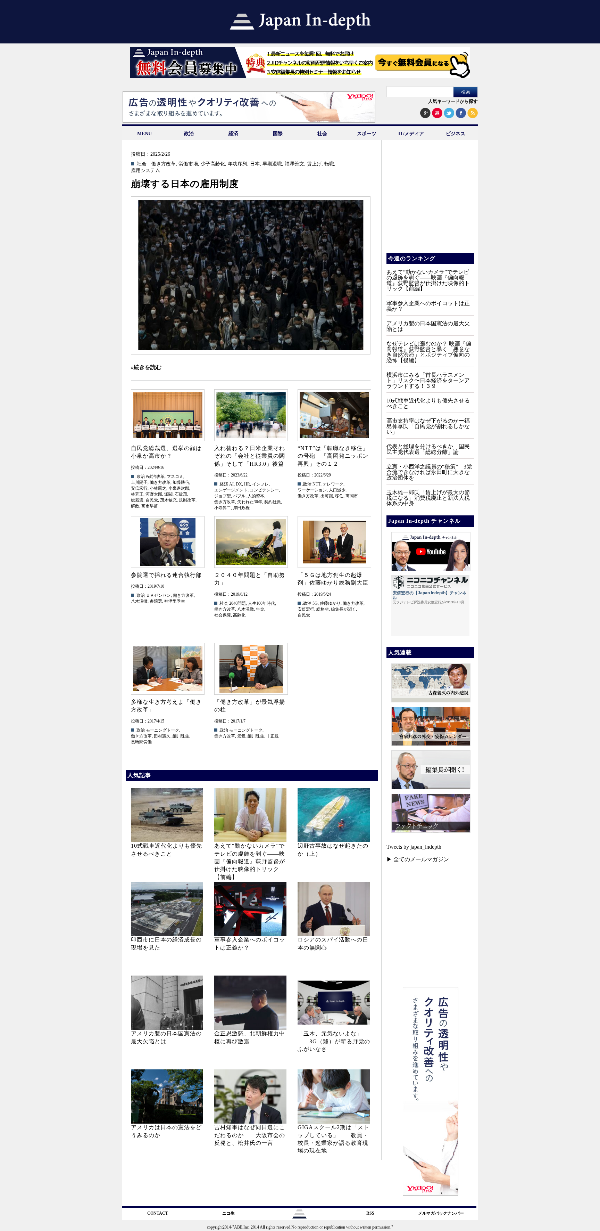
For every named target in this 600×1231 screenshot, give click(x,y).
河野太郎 (153, 494)
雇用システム (145, 170)
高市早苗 (149, 506)
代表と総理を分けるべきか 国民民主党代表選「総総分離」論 (428, 449)
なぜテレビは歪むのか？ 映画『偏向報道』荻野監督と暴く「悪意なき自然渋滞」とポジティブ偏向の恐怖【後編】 (428, 352)
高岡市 (351, 496)
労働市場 (188, 164)
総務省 (322, 609)
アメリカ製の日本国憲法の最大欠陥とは (428, 326)
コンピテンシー (264, 490)
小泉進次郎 (178, 488)
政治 (189, 133)
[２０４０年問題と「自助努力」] (250, 542)
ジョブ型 (222, 496)
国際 (278, 133)
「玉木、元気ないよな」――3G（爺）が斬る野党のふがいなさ (334, 1041)
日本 (255, 164)
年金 (260, 609)
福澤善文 (294, 164)
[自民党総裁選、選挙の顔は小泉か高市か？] (167, 415)
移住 (339, 496)
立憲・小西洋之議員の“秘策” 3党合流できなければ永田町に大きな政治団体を (429, 472)
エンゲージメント (231, 490)
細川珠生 (181, 736)
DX (239, 484)
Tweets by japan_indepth (413, 847)
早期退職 (272, 164)
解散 (135, 506)
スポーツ (366, 133)
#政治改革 (155, 476)
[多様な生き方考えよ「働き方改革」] (167, 669)
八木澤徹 (139, 601)
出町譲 (326, 496)
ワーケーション (312, 490)
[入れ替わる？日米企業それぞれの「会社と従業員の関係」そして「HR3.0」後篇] (250, 415)
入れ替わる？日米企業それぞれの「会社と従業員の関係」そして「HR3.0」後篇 (249, 456)
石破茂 (181, 494)
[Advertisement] (429, 201)
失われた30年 (249, 502)
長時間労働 (141, 742)
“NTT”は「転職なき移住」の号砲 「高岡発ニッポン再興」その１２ (333, 456)
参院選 (156, 601)
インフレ (260, 484)
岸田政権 (241, 508)
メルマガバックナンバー (441, 1213)
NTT (316, 484)
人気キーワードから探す (453, 101)
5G (315, 603)
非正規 (272, 736)
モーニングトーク (162, 730)
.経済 (223, 484)
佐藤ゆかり (330, 603)
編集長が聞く (343, 609)
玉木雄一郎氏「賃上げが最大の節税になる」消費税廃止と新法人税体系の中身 (428, 497)
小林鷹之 (158, 488)
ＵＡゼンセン (158, 595)
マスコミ (175, 476)
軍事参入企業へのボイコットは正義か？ (428, 306)
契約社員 (272, 502)
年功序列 (237, 164)
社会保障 (222, 615)
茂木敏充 (168, 500)
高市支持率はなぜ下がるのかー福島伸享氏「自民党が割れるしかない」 (428, 426)
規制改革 (187, 500)
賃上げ (314, 164)
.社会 (141, 164)
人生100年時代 (261, 603)
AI (231, 484)
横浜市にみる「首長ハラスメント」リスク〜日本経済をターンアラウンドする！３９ (428, 380)
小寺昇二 (222, 508)
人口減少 (337, 490)
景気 (241, 736)
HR (247, 484)
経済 (233, 133)
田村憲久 (162, 736)
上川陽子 (139, 482)
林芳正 (137, 494)
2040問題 (237, 603)
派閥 (168, 494)
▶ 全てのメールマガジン (417, 859)
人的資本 (256, 496)
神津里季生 (174, 601)
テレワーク (333, 484)
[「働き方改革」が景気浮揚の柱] (250, 669)
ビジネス (455, 133)
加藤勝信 (181, 482)
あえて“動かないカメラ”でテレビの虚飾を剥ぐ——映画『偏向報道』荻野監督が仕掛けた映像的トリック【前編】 (249, 861)
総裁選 (137, 500)
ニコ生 (228, 1213)
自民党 (151, 500)
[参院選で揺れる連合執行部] (167, 542)
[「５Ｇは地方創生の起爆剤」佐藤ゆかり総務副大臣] (334, 542)
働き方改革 (163, 164)
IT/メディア (411, 133)
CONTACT (157, 1213)
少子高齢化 (213, 164)
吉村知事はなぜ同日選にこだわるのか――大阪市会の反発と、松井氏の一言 (249, 1135)
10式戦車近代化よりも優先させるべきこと (428, 403)
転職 (329, 164)
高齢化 (239, 615)
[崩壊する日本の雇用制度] (250, 275)
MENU (144, 133)
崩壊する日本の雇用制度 (185, 184)
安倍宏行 (139, 488)
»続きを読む (146, 367)
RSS (370, 1213)
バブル (239, 496)
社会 (322, 133)
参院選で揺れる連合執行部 (166, 575)
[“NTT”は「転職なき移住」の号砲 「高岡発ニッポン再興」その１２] (334, 415)
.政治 (140, 476)
